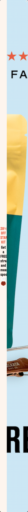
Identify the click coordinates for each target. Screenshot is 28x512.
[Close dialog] (26, 1)
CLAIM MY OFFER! (3, 283)
